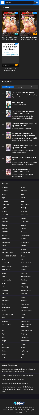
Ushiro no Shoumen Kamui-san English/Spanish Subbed (23, 113)
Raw (35, 95)
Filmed (4, 283)
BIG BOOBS (5, 204)
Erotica (31, 95)
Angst (23, 197)
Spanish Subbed (27, 118)
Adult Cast (5, 191)
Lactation (5, 321)
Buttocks (4, 218)
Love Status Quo (22, 164)
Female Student (26, 276)
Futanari (23, 283)
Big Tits (4, 208)
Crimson (4, 235)
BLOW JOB (24, 208)
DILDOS (23, 249)
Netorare (4, 354)
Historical (24, 300)
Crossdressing (25, 235)
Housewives (25, 304)
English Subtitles (7, 266)
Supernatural (16, 97)
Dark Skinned (6, 242)
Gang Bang (24, 287)
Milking (23, 344)
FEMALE (4, 276)
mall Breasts (25, 337)
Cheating (4, 225)
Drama (23, 256)
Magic (3, 334)
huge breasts (6, 307)
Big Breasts (25, 204)
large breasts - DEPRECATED (26, 326)
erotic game (25, 266)
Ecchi (30, 138)
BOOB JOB (5, 215)
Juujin (22, 317)
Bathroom (5, 201)
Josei (3, 317)
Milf (3, 344)
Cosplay (23, 228)
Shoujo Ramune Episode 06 (15, 379)
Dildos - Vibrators (7, 252)
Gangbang (5, 290)
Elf (22, 259)
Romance (20, 140)
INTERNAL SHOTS (7, 314)
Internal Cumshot (26, 311)
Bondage (24, 211)
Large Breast (25, 321)
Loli (3, 330)
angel (3, 197)
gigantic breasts (26, 290)
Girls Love (5, 293)
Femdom (24, 280)
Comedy (26, 95)
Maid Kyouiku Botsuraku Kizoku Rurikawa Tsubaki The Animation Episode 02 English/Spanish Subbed (17, 389)
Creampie (24, 232)
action (23, 187)
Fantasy (4, 273)
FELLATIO (24, 273)
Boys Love (24, 215)
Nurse (23, 358)
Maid (3, 337)
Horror (4, 304)
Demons (23, 246)
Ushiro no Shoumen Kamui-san (23, 92)
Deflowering (25, 242)
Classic (23, 225)
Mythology (24, 351)
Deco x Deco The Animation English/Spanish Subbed (21, 171)
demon (4, 246)
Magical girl (24, 334)
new (22, 354)
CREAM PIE (5, 232)
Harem (4, 297)
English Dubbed (6, 263)
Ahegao (4, 194)
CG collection (25, 222)
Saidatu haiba (6, 375)
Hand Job (24, 293)
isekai (23, 314)
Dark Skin (24, 239)
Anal (22, 194)
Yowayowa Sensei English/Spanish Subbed (24, 159)
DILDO (4, 249)
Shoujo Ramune (17, 102)
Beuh (3, 387)
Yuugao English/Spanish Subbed (22, 375)
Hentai (23, 297)
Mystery (4, 351)
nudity (3, 358)
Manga (4, 341)
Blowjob (4, 211)
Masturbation (25, 341)
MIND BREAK (6, 347)
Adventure (24, 191)
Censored (20, 95)
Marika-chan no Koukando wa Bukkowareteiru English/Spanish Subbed (23, 135)
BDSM (23, 201)
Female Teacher (6, 280)
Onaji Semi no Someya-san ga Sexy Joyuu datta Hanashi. (24, 125)
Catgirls (23, 218)
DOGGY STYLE (25, 252)
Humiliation (24, 307)
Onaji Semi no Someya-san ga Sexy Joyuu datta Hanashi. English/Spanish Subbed (24, 147)
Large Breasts (6, 324)
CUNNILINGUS (6, 239)
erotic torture (6, 269)
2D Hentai (5, 187)
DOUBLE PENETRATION (9, 256)
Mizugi (23, 347)
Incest (4, 311)
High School (5, 300)
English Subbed (28, 150)
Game (3, 287)
